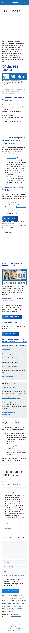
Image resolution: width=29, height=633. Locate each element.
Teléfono (9, 205)
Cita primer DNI (7, 350)
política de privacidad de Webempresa (12, 606)
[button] (20, 2)
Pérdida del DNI (7, 376)
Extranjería (10, 176)
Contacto (18, 630)
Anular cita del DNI (8, 387)
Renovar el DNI (11, 158)
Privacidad (11, 630)
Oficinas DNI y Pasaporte (12, 317)
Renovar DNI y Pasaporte (10, 358)
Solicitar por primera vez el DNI (16, 170)
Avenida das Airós (19, 213)
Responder (8, 528)
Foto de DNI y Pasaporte (10, 366)
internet (16, 205)
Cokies (23, 628)
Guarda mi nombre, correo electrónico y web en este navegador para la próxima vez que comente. (14, 583)
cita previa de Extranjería (15, 180)
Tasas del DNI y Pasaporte (11, 398)
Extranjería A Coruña (10, 334)
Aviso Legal (17, 628)
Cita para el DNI (10, 2)
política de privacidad (17, 575)
